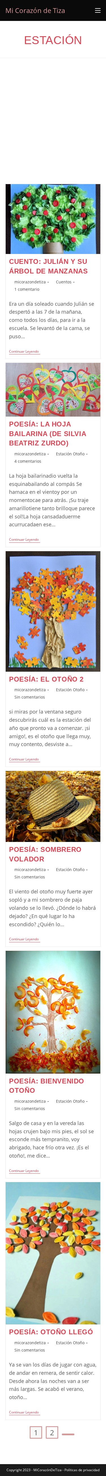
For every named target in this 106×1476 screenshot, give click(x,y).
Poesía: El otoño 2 (46, 679)
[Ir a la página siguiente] (68, 1434)
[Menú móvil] (98, 10)
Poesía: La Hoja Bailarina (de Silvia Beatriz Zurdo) (47, 433)
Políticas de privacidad (81, 1470)
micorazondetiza (30, 282)
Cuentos (64, 282)
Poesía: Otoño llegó (51, 1332)
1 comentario (26, 289)
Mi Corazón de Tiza (35, 10)
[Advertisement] (53, 128)
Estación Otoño (70, 453)
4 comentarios (27, 461)
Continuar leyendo (24, 352)
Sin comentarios (29, 697)
